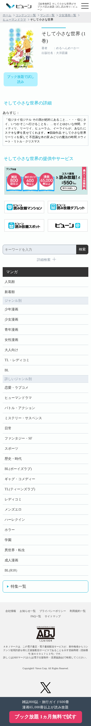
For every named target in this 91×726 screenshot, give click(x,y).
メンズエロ (13, 509)
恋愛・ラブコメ (16, 387)
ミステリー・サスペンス (23, 418)
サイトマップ (53, 616)
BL (7, 370)
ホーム (7, 15)
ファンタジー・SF (18, 438)
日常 (8, 428)
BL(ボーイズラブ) (18, 469)
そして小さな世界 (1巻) (63, 37)
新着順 (10, 292)
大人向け (11, 350)
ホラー (10, 530)
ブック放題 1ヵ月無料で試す (45, 716)
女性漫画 (11, 340)
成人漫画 (11, 560)
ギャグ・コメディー (20, 479)
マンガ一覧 (47, 15)
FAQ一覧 (36, 616)
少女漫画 (11, 319)
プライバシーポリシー (52, 610)
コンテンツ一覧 (26, 15)
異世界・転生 (15, 550)
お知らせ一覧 (28, 610)
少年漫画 (11, 309)
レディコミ (13, 499)
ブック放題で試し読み (20, 79)
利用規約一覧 (78, 610)
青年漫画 (11, 329)
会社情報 (10, 610)
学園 (8, 540)
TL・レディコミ (17, 360)
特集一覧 (18, 586)
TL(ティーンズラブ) (20, 489)
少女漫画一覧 (67, 15)
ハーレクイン (15, 519)
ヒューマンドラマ (14, 19)
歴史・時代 (13, 459)
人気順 (10, 282)
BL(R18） (12, 570)
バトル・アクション (20, 408)
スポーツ (11, 448)
